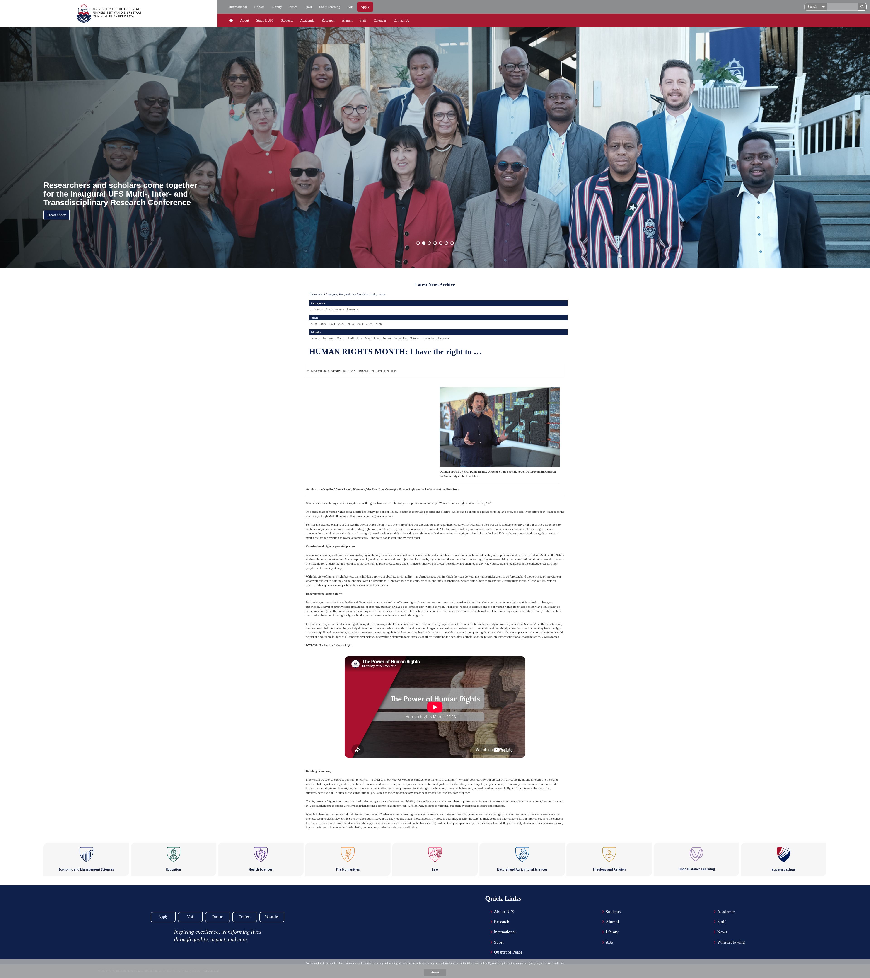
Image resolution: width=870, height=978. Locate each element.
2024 (360, 323)
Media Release (335, 309)
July (359, 338)
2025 (369, 323)
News (293, 7)
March (341, 338)
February (328, 338)
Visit (190, 917)
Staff (363, 20)
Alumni (347, 20)
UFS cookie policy (477, 963)
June (376, 338)
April (351, 338)
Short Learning (329, 7)
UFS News (316, 309)
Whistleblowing (731, 942)
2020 (323, 323)
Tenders (244, 917)
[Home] (231, 20)
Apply (365, 7)
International (238, 7)
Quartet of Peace (508, 952)
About (244, 20)
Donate (259, 7)
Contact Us (401, 20)
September (400, 338)
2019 (313, 323)
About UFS (504, 911)
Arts (350, 7)
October (415, 338)
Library (277, 7)
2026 (378, 323)
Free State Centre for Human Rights (394, 489)
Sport (308, 7)
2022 (341, 323)
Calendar (380, 20)
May (368, 338)
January (315, 338)
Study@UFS (265, 20)
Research (328, 20)
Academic (307, 20)
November (429, 338)
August (386, 338)
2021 (332, 323)
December (444, 338)
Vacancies (272, 917)
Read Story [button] (57, 215)
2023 (351, 323)
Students (287, 20)
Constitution (553, 624)
